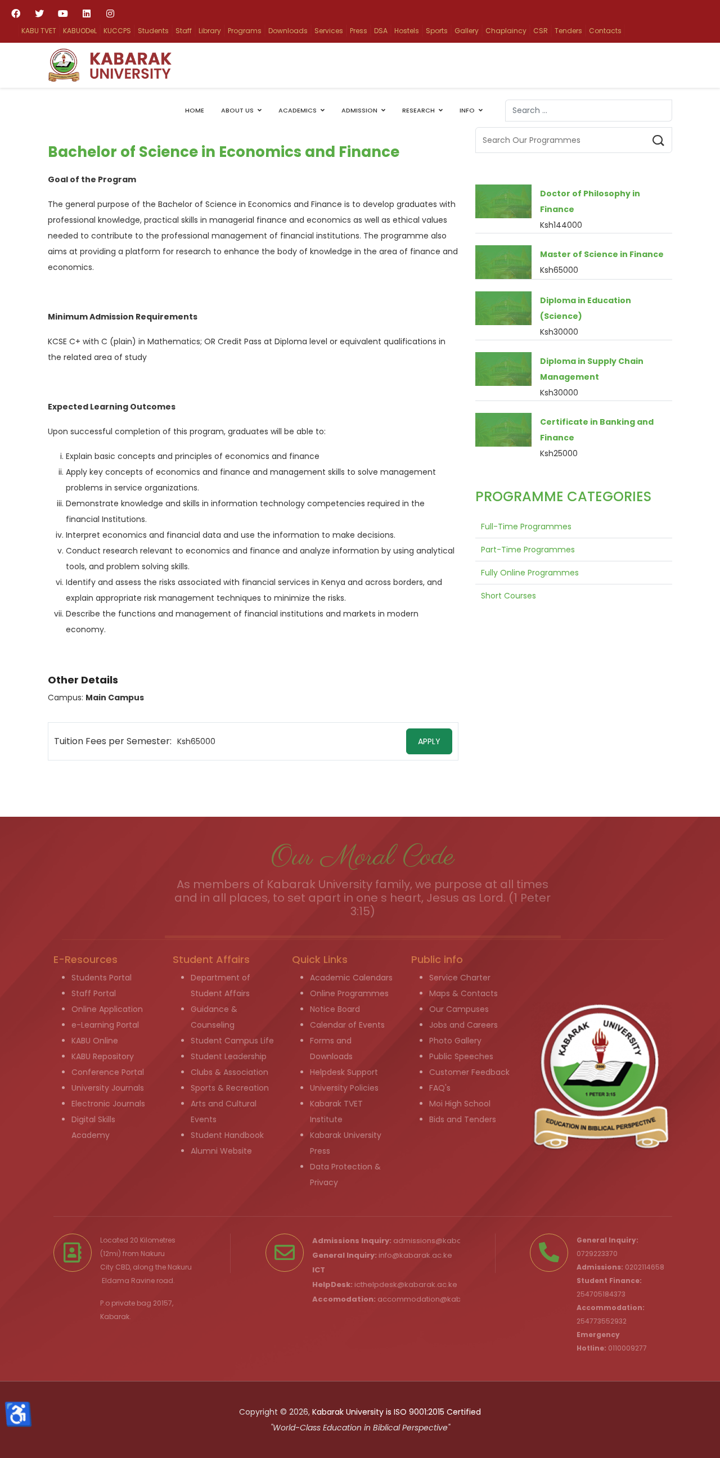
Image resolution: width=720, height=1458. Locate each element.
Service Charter (459, 977)
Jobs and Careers (463, 1024)
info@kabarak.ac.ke (415, 1255)
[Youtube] (63, 13)
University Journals (107, 1088)
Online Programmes (349, 993)
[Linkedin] (87, 13)
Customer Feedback (469, 1072)
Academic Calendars (351, 977)
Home (194, 110)
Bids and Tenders (462, 1119)
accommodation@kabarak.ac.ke (438, 1299)
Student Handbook (227, 1135)
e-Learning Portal (105, 1024)
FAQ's (440, 1088)
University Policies (344, 1088)
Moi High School (459, 1103)
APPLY (429, 741)
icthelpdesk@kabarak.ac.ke (405, 1284)
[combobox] (588, 111)
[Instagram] (110, 13)
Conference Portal (107, 1072)
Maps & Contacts (463, 993)
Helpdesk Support (344, 1072)
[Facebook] (16, 13)
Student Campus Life (232, 1040)
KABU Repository (102, 1056)
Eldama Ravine (128, 1280)
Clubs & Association (229, 1072)
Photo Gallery (455, 1040)
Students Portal (101, 977)
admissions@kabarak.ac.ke (444, 1240)
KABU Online (94, 1040)
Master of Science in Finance (602, 254)
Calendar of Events (347, 1024)
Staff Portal (93, 993)
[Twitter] (39, 13)
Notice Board (335, 1009)
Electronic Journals (108, 1103)
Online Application (107, 1009)
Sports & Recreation (230, 1088)
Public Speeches (461, 1056)
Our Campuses (459, 1009)
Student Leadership (229, 1056)
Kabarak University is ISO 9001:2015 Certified (396, 1412)
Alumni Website (221, 1150)
